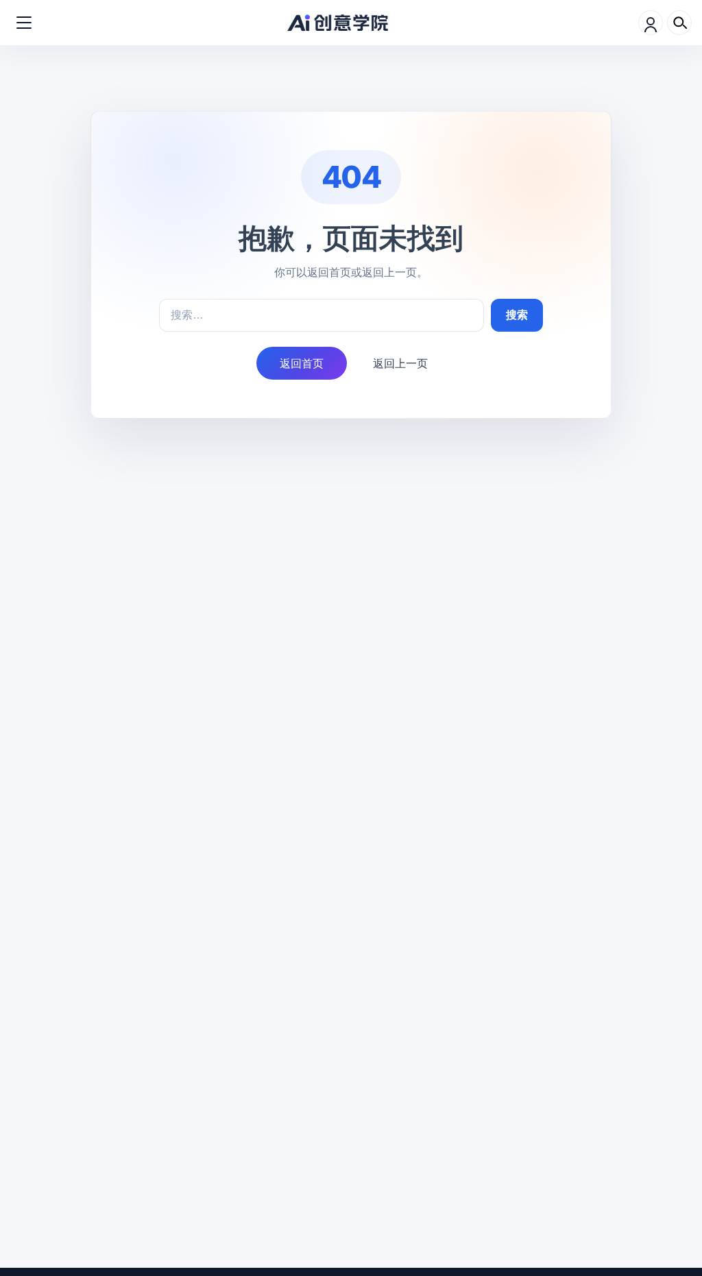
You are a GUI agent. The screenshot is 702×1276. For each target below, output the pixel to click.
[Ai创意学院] (338, 23)
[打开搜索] (679, 22)
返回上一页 (400, 363)
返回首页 (302, 363)
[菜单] (24, 22)
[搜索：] (321, 315)
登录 (650, 22)
